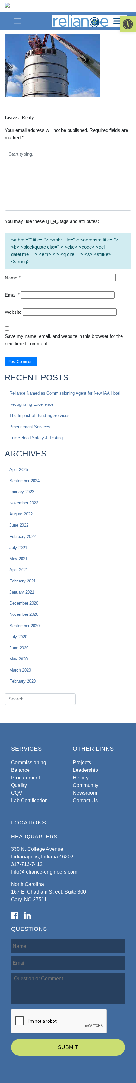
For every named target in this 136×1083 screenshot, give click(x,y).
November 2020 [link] (23, 614)
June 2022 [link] (18, 525)
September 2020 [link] (24, 625)
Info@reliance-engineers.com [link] (44, 872)
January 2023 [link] (21, 491)
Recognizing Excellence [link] (31, 404)
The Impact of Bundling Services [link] (39, 415)
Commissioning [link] (28, 762)
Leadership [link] (85, 770)
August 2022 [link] (21, 514)
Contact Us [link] (85, 800)
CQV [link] (16, 793)
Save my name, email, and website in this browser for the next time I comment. (64, 339)
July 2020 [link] (18, 636)
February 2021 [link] (22, 581)
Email (12, 295)
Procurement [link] (25, 777)
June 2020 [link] (18, 648)
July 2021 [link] (18, 547)
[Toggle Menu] (118, 21)
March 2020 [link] (20, 670)
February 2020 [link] (22, 681)
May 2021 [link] (18, 558)
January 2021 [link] (21, 592)
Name (13, 277)
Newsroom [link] (85, 793)
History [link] (81, 777)
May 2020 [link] (18, 659)
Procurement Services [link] (29, 426)
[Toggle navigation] (17, 21)
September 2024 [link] (24, 480)
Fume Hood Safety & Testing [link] (36, 438)
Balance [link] (20, 770)
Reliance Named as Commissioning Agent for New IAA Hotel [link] (64, 393)
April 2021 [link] (18, 570)
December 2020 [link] (23, 603)
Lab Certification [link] (29, 800)
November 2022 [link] (23, 503)
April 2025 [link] (18, 469)
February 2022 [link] (22, 536)
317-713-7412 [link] (27, 864)
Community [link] (85, 785)
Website (13, 312)
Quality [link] (19, 785)
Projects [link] (82, 762)
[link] (128, 24)
